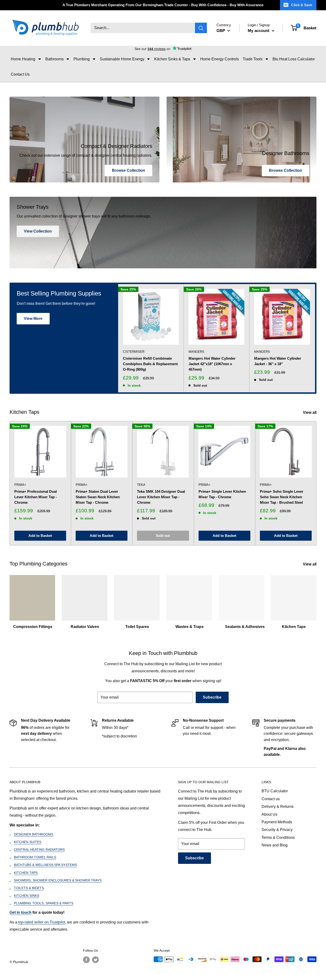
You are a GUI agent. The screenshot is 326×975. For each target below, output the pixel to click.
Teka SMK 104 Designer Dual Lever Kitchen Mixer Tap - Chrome (161, 497)
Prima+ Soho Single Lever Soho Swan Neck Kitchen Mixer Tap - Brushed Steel (281, 497)
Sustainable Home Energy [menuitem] (122, 59)
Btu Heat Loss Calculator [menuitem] (294, 59)
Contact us (271, 799)
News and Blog (275, 845)
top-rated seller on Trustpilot (41, 922)
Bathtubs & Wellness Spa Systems (45, 865)
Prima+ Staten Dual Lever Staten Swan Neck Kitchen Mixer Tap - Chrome (98, 497)
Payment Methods (277, 822)
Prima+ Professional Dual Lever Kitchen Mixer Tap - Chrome (35, 497)
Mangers (196, 351)
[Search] (201, 28)
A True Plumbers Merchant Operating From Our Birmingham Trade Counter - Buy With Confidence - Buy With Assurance (163, 5)
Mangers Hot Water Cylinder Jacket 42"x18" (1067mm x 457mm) (212, 364)
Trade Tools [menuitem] (253, 59)
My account (259, 30)
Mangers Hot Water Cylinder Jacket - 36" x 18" (277, 361)
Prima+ (20, 485)
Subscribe (212, 697)
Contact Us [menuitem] (20, 74)
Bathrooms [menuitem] (54, 59)
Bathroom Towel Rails (35, 857)
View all (310, 412)
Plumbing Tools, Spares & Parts (43, 903)
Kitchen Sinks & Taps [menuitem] (172, 59)
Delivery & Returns (278, 806)
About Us (269, 814)
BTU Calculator (275, 791)
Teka (141, 485)
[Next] (315, 338)
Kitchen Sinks (26, 895)
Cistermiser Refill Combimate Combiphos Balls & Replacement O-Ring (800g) (150, 364)
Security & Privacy (277, 830)
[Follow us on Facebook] (86, 959)
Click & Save (301, 5)
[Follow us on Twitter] (95, 959)
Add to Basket (40, 536)
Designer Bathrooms (33, 834)
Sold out (163, 536)
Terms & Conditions (278, 837)
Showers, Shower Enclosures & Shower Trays (58, 880)
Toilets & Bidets (29, 888)
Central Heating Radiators (39, 849)
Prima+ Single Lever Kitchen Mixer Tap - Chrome (222, 494)
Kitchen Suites (27, 842)
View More (33, 318)
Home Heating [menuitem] (23, 59)
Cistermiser (133, 351)
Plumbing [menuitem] (82, 59)
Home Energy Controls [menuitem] (219, 59)
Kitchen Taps (26, 873)
